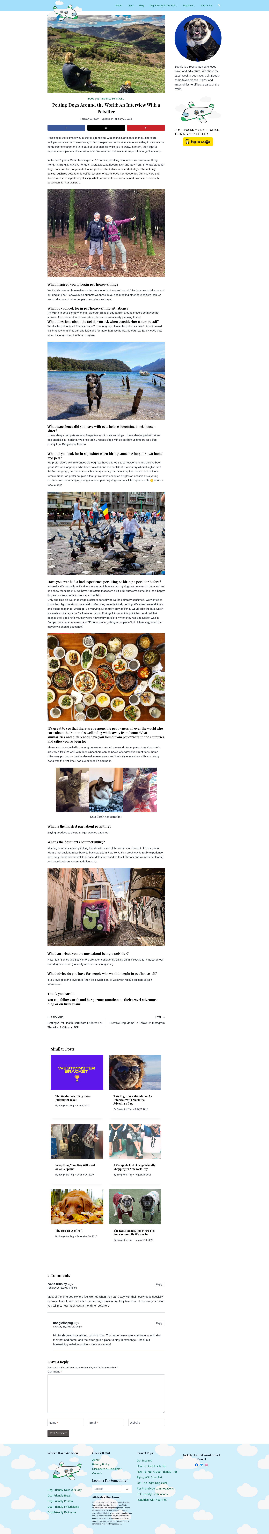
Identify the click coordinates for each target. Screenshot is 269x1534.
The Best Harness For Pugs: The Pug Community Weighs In (134, 1232)
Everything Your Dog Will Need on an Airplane (75, 1167)
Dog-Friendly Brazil (59, 1495)
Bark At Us (206, 5)
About (131, 5)
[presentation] (77, 1072)
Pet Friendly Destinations (152, 1494)
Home (119, 5)
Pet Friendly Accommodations (155, 1488)
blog (50, 1004)
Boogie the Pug (66, 1105)
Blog (141, 5)
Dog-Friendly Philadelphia (63, 1506)
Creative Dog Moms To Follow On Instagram (137, 1020)
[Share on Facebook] (66, 128)
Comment (54, 1371)
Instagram (72, 1004)
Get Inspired (144, 1460)
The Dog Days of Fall (68, 1230)
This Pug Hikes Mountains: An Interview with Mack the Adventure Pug (132, 1099)
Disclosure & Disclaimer (106, 1468)
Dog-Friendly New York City (64, 1489)
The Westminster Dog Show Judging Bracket (73, 1098)
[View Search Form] (219, 5)
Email (93, 1422)
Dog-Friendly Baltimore (61, 1512)
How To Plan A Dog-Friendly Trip (157, 1471)
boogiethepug (63, 1323)
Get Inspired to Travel (110, 99)
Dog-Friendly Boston (60, 1501)
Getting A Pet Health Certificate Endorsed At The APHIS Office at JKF (74, 1022)
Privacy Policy (100, 1464)
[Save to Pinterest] (146, 128)
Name (53, 1422)
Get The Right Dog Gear (152, 1482)
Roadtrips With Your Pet (152, 1499)
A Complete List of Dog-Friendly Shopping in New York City (134, 1167)
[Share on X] (106, 128)
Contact (97, 1473)
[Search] (127, 1488)
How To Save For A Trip (151, 1466)
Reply (159, 1284)
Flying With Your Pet (149, 1477)
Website (135, 1422)
